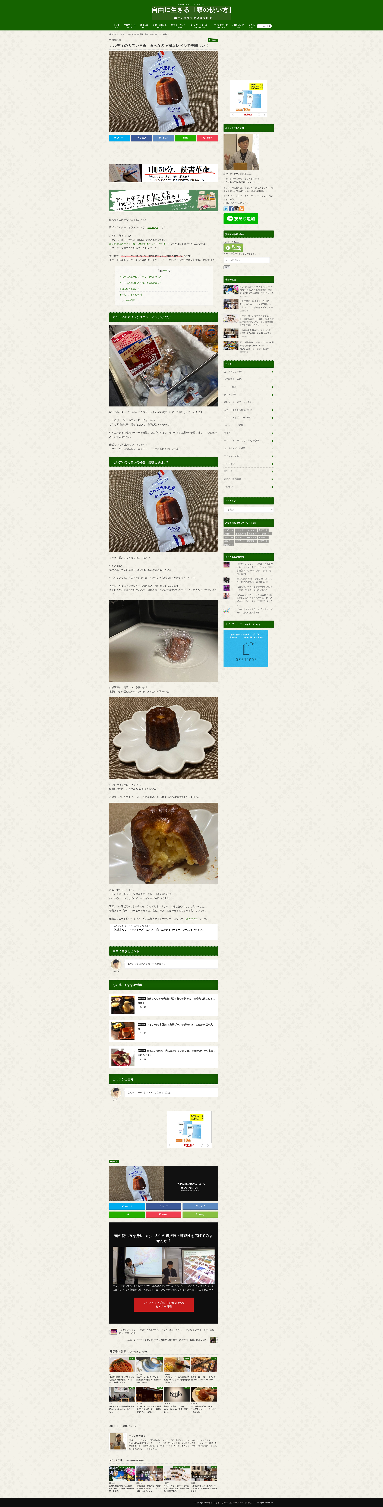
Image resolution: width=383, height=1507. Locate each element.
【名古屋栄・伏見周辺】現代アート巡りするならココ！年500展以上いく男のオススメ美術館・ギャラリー (256, 306)
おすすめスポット (234, 448)
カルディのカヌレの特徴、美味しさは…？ (140, 282)
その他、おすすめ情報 (130, 294)
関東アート (263, 541)
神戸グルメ (251, 541)
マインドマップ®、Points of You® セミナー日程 (163, 1304)
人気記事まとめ (233, 379)
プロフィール (130, 26)
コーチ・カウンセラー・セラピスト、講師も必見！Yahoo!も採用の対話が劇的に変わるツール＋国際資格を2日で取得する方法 (257, 320)
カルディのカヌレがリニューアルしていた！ (141, 277)
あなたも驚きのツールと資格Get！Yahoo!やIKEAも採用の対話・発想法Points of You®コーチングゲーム (257, 291)
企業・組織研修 (160, 26)
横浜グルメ (228, 541)
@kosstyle (153, 227)
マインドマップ (221, 26)
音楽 (228, 471)
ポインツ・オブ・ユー (199, 26)
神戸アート (240, 541)
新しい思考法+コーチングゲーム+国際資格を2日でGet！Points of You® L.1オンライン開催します (257, 347)
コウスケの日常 (127, 300)
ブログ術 (229, 463)
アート (230, 387)
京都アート (263, 530)
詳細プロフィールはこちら (144, 1449)
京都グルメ (228, 534)
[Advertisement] (163, 152)
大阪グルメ (228, 537)
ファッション (232, 456)
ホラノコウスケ (137, 1435)
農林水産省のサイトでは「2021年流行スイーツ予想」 (138, 243)
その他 (251, 26)
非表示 (166, 270)
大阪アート (266, 534)
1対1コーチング (178, 26)
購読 (227, 267)
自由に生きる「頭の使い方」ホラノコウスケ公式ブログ (232, 1502)
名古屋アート (241, 534)
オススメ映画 (232, 479)
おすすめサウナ (233, 371)
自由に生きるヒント (129, 288)
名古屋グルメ (254, 534)
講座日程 (144, 26)
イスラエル (228, 530)
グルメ (115, 1161)
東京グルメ (263, 537)
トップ (116, 26)
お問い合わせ (238, 26)
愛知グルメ (240, 537)
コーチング (251, 530)
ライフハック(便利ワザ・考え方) (241, 440)
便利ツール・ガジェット (237, 402)
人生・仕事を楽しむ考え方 (238, 410)
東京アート (251, 537)
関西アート (228, 545)
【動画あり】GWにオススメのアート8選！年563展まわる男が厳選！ (256, 333)
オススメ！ (240, 530)
